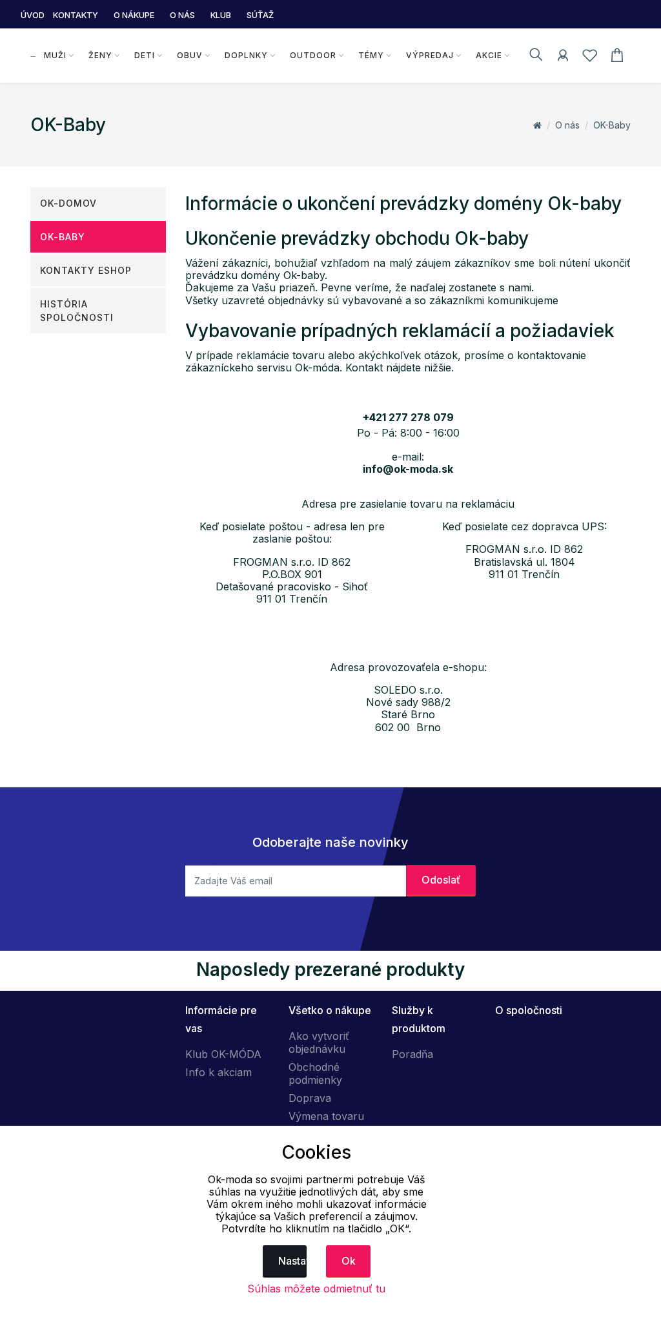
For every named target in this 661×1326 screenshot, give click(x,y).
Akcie (489, 55)
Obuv (190, 55)
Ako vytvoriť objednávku (319, 1042)
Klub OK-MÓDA (223, 1054)
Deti (144, 55)
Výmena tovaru (326, 1116)
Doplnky (246, 55)
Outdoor (313, 55)
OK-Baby (612, 124)
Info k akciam (218, 1072)
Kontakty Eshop (86, 270)
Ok (348, 1260)
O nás (567, 124)
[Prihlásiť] (562, 57)
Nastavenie (292, 1260)
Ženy (100, 55)
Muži (55, 55)
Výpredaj (430, 55)
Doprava (310, 1098)
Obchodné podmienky (315, 1073)
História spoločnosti (77, 310)
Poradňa (412, 1054)
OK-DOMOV (68, 203)
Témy (371, 55)
